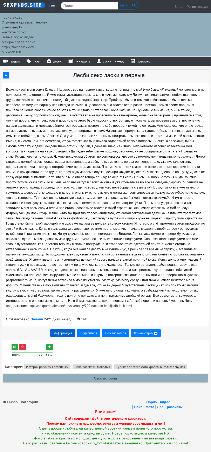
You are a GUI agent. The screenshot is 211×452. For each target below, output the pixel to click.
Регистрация (197, 7)
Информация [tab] (63, 333)
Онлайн (36, 319)
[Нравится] (15, 347)
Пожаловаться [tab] (115, 333)
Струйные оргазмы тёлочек (24, 22)
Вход (179, 7)
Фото (57, 62)
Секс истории (105, 378)
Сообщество (113, 62)
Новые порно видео (18, 37)
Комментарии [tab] (145, 333)
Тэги (36, 62)
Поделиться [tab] (88, 333)
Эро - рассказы (170, 407)
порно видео (12, 17)
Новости (143, 62)
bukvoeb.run (11, 52)
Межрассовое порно (18, 42)
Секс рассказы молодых (92, 367)
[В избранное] (49, 347)
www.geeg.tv (12, 27)
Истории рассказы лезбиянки (47, 367)
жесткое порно (14, 32)
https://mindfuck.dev (18, 47)
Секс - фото (144, 407)
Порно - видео (158, 402)
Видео (14, 62)
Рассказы (81, 62)
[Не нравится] (22, 347)
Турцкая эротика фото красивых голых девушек (150, 367)
